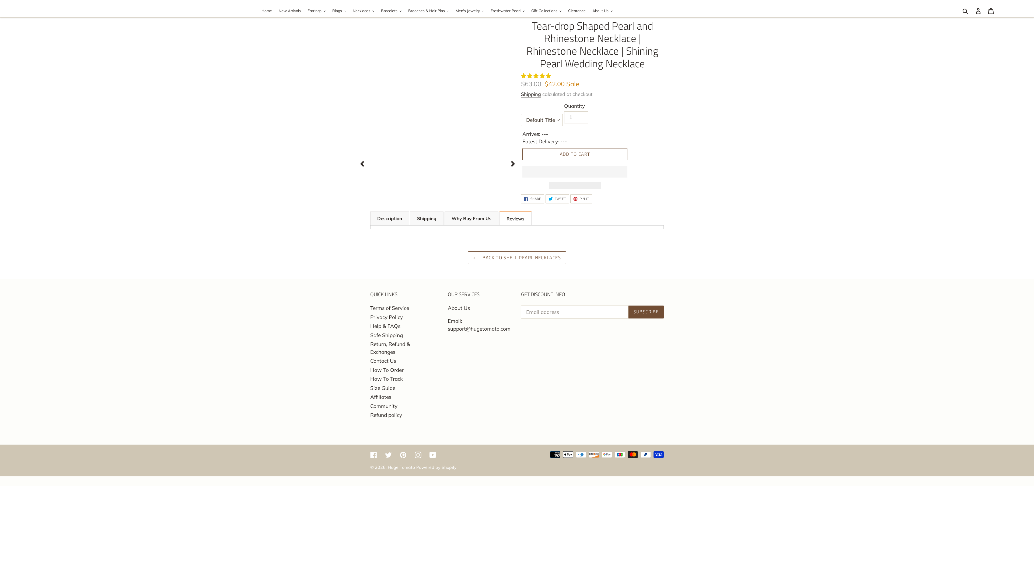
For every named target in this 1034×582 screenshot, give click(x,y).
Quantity (574, 106)
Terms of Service (389, 308)
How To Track (386, 379)
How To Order (387, 370)
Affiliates (380, 397)
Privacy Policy (386, 317)
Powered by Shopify (436, 467)
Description (389, 218)
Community (383, 406)
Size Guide (382, 388)
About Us (459, 308)
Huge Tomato (401, 467)
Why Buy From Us (471, 218)
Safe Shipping (386, 335)
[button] (536, 75)
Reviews (515, 218)
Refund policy (386, 415)
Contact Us (383, 361)
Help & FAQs (385, 326)
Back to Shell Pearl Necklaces (521, 257)
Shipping (531, 94)
